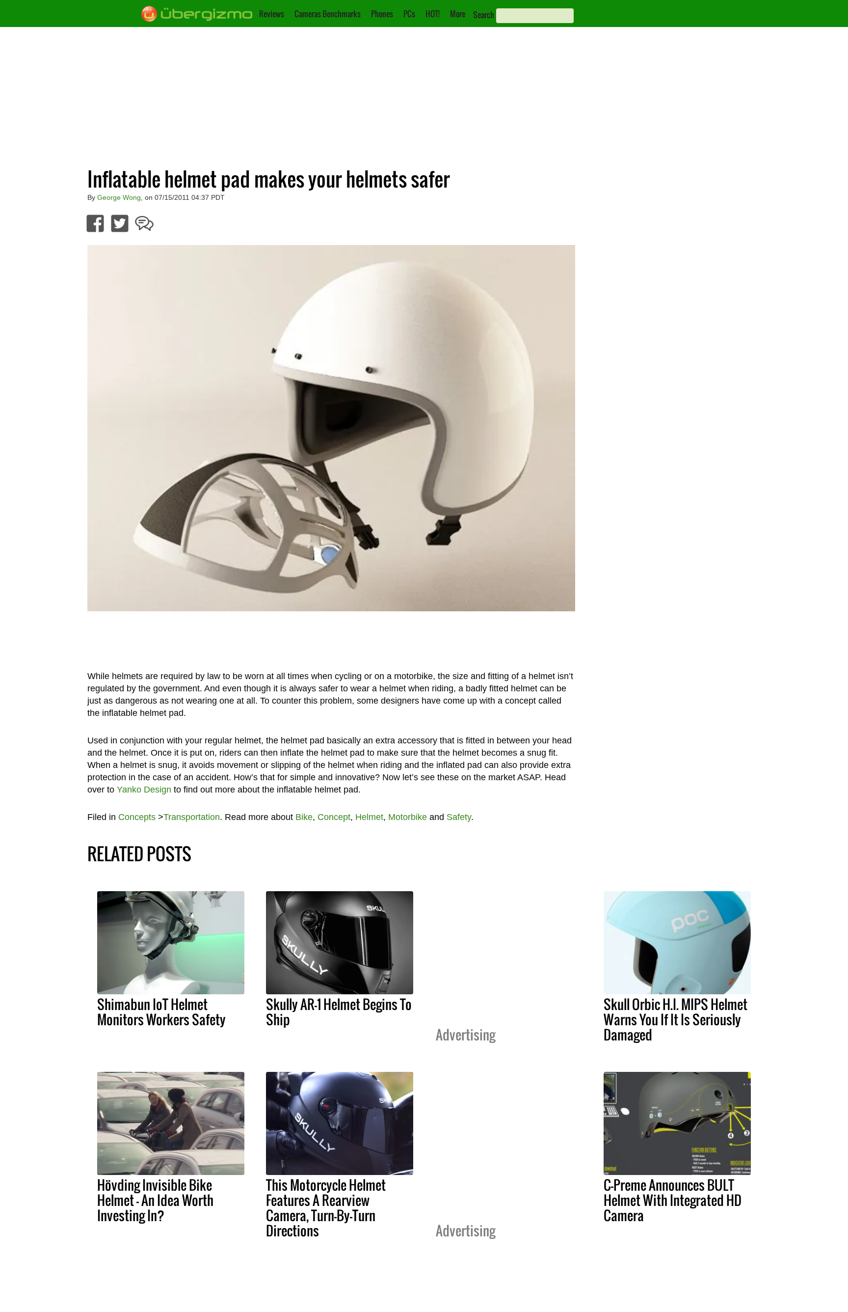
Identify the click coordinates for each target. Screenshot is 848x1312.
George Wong (119, 197)
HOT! (432, 14)
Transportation (191, 817)
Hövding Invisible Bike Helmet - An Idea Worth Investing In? (155, 1200)
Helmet (369, 817)
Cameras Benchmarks (327, 14)
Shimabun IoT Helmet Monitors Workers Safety (161, 1011)
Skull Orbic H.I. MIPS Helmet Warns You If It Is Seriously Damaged (675, 1019)
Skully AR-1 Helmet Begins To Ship (339, 1011)
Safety (459, 817)
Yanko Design (144, 789)
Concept (334, 817)
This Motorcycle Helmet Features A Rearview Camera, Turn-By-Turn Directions (326, 1207)
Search (483, 15)
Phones (382, 14)
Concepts (137, 817)
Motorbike (407, 817)
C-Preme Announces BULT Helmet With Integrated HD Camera (673, 1200)
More (457, 14)
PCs (409, 14)
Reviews (271, 14)
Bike (304, 817)
